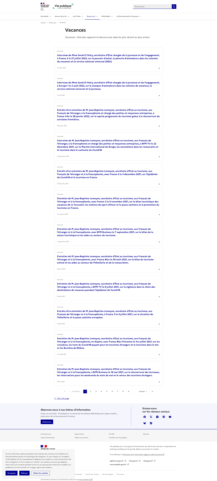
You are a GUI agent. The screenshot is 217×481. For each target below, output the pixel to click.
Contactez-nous (46, 434)
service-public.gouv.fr (118, 464)
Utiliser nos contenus (81, 438)
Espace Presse (79, 434)
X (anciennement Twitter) (151, 417)
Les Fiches (76, 16)
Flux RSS (111, 434)
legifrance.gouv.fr (117, 461)
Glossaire (146, 434)
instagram (157, 417)
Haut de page (63, 398)
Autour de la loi (61, 16)
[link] (65, 391)
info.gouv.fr (133, 461)
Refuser (24, 473)
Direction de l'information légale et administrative (142, 454)
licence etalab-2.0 (84, 480)
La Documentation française (127, 16)
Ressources (91, 16)
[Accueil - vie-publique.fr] (63, 6)
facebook (144, 417)
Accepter (11, 473)
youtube (170, 417)
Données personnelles (75, 474)
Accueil (43, 22)
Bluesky (144, 423)
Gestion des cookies (92, 474)
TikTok (151, 423)
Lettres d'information (48, 438)
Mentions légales (107, 474)
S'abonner (46, 421)
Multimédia (105, 16)
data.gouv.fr (148, 461)
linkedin (163, 417)
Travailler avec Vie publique (118, 438)
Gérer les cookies (40, 473)
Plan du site (120, 474)
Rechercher (174, 6)
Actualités (44, 16)
